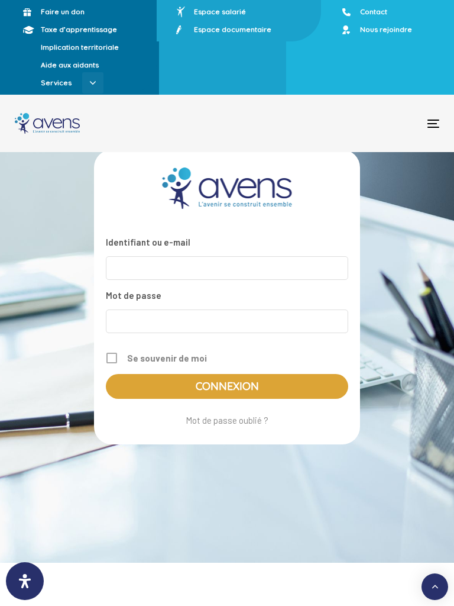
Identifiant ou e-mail (148, 242)
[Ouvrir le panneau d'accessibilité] (25, 581)
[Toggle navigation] (368, 123)
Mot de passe (133, 295)
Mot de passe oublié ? (227, 420)
